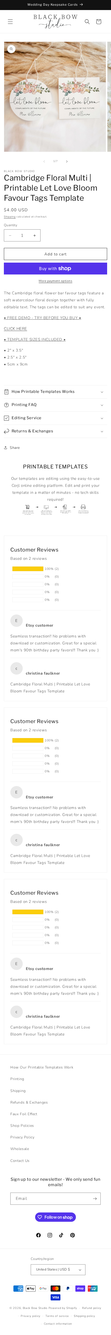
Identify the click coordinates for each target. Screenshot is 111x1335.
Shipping (10, 217)
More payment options (55, 281)
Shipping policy (84, 1316)
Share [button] (15, 447)
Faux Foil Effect (23, 1114)
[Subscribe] (94, 1199)
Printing (17, 1079)
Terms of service (57, 1316)
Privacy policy (31, 1316)
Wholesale (19, 1148)
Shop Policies (22, 1125)
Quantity (10, 225)
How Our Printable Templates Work (41, 1067)
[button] (10, 21)
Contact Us (20, 1160)
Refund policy (91, 1308)
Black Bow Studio (35, 1308)
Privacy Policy (22, 1137)
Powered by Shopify (63, 1308)
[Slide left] (44, 161)
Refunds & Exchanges (29, 1102)
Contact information (58, 1324)
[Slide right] (67, 161)
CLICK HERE (15, 328)
